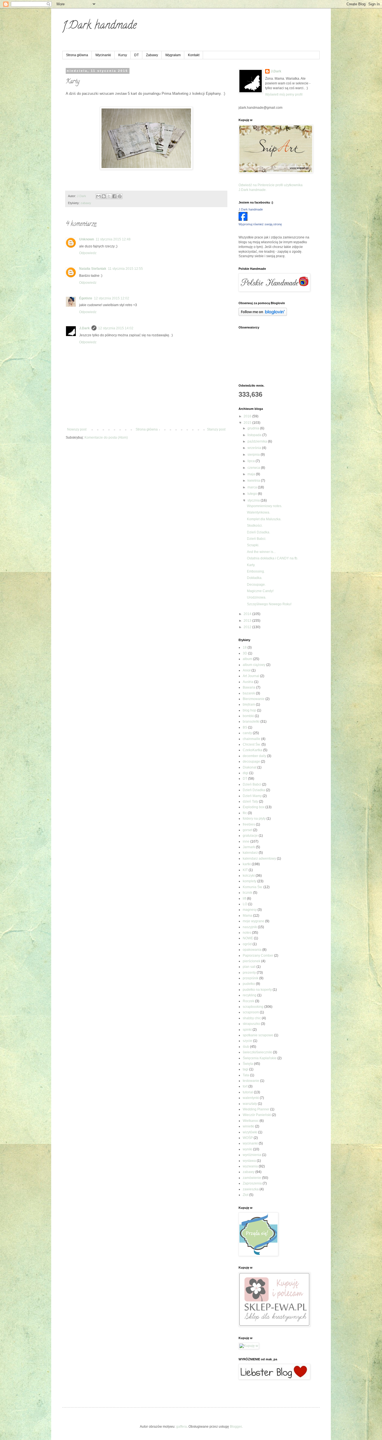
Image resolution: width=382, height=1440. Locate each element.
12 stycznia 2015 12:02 (111, 298)
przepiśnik (250, 978)
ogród (247, 944)
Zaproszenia (252, 1183)
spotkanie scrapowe (258, 1035)
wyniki (247, 1149)
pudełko (249, 984)
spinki (247, 1030)
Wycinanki (103, 55)
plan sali (249, 967)
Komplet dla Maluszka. (264, 519)
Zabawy (152, 55)
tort (245, 1086)
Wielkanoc (251, 1121)
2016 (248, 416)
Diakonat (249, 767)
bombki (248, 716)
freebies (249, 824)
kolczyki (249, 876)
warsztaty (250, 1104)
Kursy (122, 55)
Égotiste (85, 298)
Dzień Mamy (252, 796)
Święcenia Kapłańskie (260, 1058)
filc (245, 813)
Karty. (251, 565)
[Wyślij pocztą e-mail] (98, 196)
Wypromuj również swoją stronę (260, 224)
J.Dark (84, 328)
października (257, 441)
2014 (248, 614)
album (247, 659)
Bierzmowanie (254, 699)
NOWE (248, 938)
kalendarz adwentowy (259, 858)
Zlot (245, 1195)
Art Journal (251, 676)
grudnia (253, 428)
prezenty (249, 973)
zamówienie (252, 1178)
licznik (247, 893)
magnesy (250, 910)
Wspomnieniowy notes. (264, 506)
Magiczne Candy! (260, 591)
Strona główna (77, 55)
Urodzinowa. (256, 597)
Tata (246, 1075)
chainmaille (251, 739)
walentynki (251, 1098)
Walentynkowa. (258, 512)
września (254, 448)
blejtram (249, 704)
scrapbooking (253, 1007)
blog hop (249, 710)
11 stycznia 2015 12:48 (113, 239)
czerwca (254, 468)
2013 (248, 621)
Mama (247, 916)
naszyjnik (250, 927)
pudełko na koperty (257, 990)
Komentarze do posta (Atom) (106, 437)
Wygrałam (173, 55)
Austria (248, 682)
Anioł (247, 670)
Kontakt (193, 55)
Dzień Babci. (256, 539)
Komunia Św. (253, 887)
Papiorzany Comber (258, 955)
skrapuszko (251, 1024)
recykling (249, 995)
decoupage (251, 761)
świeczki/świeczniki (257, 1052)
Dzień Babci (252, 784)
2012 (248, 627)
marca (252, 487)
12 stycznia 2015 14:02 (115, 328)
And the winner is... (261, 552)
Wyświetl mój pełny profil (284, 94)
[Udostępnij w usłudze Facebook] (114, 196)
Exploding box (254, 807)
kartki (247, 864)
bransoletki (251, 721)
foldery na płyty (254, 819)
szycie (247, 1041)
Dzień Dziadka (254, 790)
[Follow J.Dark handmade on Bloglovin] (263, 315)
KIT (245, 870)
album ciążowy (254, 665)
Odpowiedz (87, 253)
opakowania (252, 950)
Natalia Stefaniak (92, 269)
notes (247, 933)
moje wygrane (253, 921)
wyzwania (250, 1166)
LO (245, 904)
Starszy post (216, 429)
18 (245, 647)
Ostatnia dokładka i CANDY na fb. (272, 558)
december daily (254, 756)
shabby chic (252, 1018)
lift (244, 898)
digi (245, 773)
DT (136, 55)
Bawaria (249, 687)
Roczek (248, 1001)
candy (247, 733)
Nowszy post (76, 429)
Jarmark (249, 847)
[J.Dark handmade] (243, 220)
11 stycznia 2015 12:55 (125, 269)
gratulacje (250, 836)
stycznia (254, 500)
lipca (251, 461)
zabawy (86, 203)
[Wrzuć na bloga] (104, 196)
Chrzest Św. (252, 744)
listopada (254, 435)
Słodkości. (255, 526)
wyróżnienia (252, 1155)
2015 (248, 423)
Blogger (236, 1427)
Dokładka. (254, 578)
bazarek (249, 693)
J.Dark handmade (99, 26)
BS (245, 727)
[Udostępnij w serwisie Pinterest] (119, 196)
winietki (248, 1126)
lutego (252, 494)
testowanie (251, 1081)
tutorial (248, 1092)
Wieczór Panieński (257, 1115)
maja (251, 474)
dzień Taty (250, 801)
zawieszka (251, 1189)
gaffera (181, 1427)
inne (246, 841)
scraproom (251, 1012)
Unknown (86, 239)
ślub (246, 1047)
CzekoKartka (252, 750)
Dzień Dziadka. (258, 532)
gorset (247, 830)
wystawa (249, 1161)
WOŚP (248, 1138)
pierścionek (251, 961)
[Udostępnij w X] (109, 196)
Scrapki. (253, 545)
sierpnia (254, 455)
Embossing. (256, 571)
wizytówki (250, 1132)
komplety (249, 881)
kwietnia (254, 481)
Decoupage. (256, 585)
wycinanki (250, 1143)
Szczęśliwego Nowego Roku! (269, 604)
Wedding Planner (256, 1109)
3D (245, 653)
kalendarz (250, 853)
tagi (245, 1069)
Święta (248, 1064)
